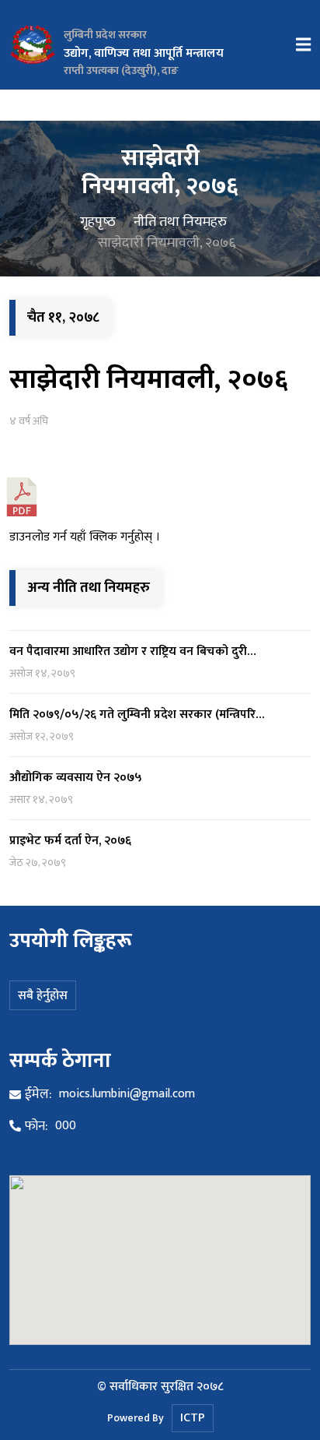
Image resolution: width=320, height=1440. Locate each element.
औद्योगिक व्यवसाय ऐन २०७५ (75, 777)
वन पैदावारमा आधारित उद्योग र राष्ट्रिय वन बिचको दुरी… (132, 651)
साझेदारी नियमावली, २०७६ (148, 380)
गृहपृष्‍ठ (98, 221)
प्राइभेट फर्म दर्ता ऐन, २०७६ (70, 840)
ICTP (192, 1417)
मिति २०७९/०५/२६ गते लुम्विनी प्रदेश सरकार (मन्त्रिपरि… (137, 714)
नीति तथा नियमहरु (180, 221)
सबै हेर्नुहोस (43, 995)
